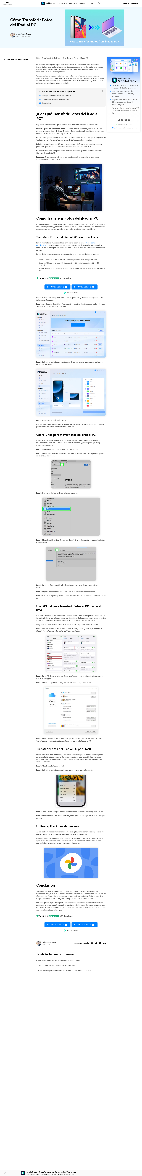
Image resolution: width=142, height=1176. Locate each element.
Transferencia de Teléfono (51, 58)
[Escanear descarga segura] (126, 119)
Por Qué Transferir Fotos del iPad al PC (57, 96)
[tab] (17, 59)
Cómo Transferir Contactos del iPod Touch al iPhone (58, 960)
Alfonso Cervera (25, 34)
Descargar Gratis (55, 287)
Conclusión (46, 103)
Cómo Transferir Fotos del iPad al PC (56, 99)
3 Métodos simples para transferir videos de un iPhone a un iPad (63, 970)
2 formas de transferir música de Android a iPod (56, 965)
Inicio (38, 58)
